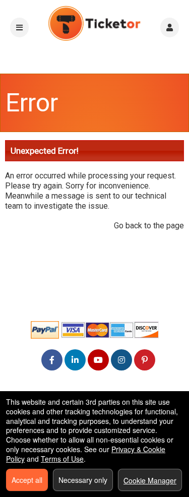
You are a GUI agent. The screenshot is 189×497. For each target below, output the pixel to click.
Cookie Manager (149, 480)
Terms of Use (62, 459)
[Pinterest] (144, 359)
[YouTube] (98, 359)
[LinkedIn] (75, 359)
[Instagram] (121, 359)
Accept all (27, 480)
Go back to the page (149, 225)
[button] (169, 27)
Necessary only (82, 480)
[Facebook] (52, 359)
